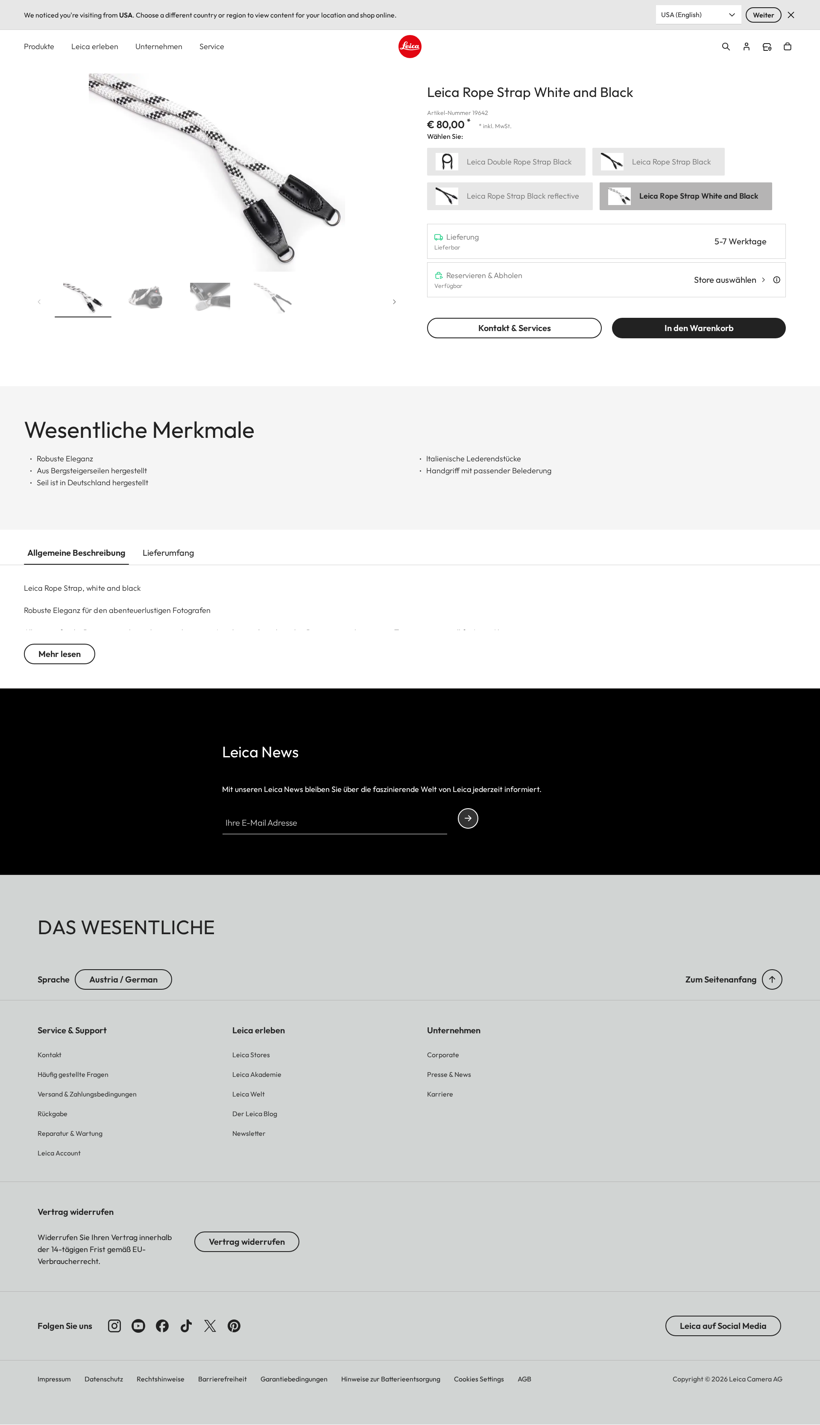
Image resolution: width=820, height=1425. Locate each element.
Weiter (763, 15)
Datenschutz (104, 1379)
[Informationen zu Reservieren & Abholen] (776, 280)
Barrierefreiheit (222, 1379)
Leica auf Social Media (723, 1325)
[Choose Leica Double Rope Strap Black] (506, 162)
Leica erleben (94, 46)
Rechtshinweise (160, 1379)
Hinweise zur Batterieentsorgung (390, 1379)
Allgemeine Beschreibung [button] (76, 552)
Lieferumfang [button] (168, 552)
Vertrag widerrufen (247, 1241)
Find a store (767, 47)
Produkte (39, 46)
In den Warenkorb (699, 328)
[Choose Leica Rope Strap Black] (658, 162)
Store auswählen (725, 279)
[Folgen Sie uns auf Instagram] (114, 1325)
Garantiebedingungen (294, 1379)
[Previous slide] (39, 302)
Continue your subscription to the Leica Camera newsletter (468, 818)
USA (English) (681, 14)
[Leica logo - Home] (410, 46)
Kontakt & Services (514, 328)
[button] (83, 300)
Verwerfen (791, 15)
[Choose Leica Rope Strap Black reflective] (510, 196)
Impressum (54, 1379)
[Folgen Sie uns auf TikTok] (186, 1325)
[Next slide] (394, 302)
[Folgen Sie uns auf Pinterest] (234, 1325)
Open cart (787, 47)
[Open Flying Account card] (746, 47)
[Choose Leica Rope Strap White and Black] (686, 196)
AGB (524, 1379)
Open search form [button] (726, 47)
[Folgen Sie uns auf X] (210, 1325)
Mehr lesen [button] (59, 653)
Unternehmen (158, 46)
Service (211, 46)
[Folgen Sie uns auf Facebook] (162, 1325)
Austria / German (123, 979)
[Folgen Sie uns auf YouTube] (138, 1325)
